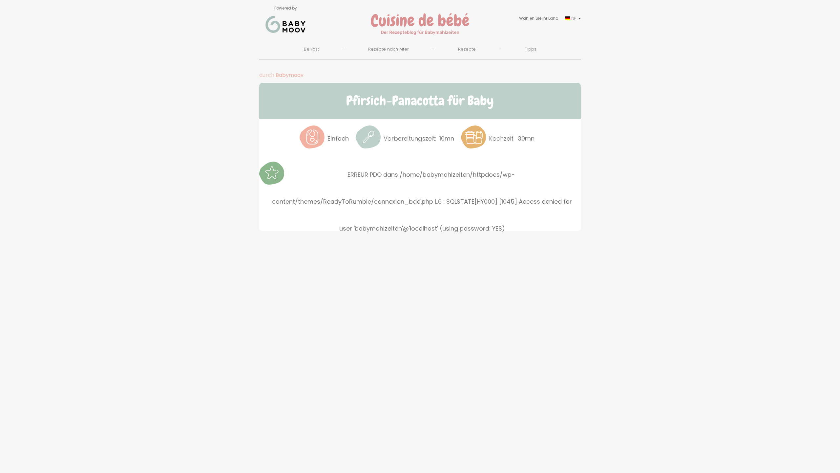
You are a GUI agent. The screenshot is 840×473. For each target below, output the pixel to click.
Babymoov (290, 75)
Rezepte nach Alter (388, 49)
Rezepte (467, 49)
